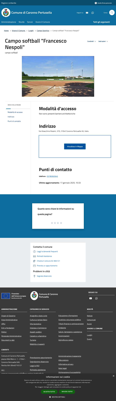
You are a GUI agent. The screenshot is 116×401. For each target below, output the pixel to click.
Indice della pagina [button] (14, 105)
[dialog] (58, 387)
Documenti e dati (7, 340)
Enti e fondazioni (7, 328)
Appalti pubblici (36, 332)
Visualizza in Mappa (75, 146)
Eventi (89, 339)
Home (6, 30)
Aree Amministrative (9, 319)
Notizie (89, 315)
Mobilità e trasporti (37, 344)
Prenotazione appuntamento (41, 357)
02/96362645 (52, 176)
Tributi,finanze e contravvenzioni (71, 323)
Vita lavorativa (35, 323)
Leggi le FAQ (34, 365)
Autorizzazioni (63, 336)
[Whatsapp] (91, 12)
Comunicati (91, 319)
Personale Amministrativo (11, 336)
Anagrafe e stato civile (38, 315)
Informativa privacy (65, 364)
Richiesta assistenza (38, 369)
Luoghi (31, 30)
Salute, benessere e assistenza (70, 331)
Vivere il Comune (18, 30)
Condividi (90, 41)
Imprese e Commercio (38, 328)
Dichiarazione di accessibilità (69, 372)
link (80, 387)
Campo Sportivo (43, 30)
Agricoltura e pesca (65, 340)
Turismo (33, 340)
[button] (58, 397)
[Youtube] (86, 12)
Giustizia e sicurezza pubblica (69, 319)
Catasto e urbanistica (38, 336)
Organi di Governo (8, 315)
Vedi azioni (102, 41)
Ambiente (62, 327)
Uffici (3, 323)
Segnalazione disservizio (39, 361)
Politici (4, 332)
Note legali (62, 368)
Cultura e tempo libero (38, 319)
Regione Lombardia (8, 3)
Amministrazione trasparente (69, 356)
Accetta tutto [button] (49, 392)
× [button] (113, 376)
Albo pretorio (63, 360)
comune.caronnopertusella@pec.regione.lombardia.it (22, 373)
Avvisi (89, 323)
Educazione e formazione (68, 315)
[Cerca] (112, 12)
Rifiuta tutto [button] (67, 392)
